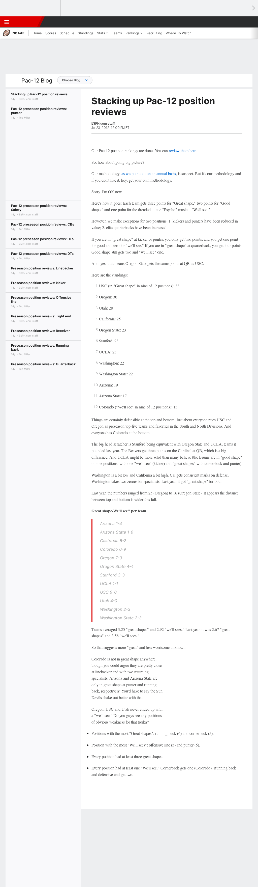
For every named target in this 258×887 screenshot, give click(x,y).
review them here (182, 150)
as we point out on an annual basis (148, 173)
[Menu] (7, 21)
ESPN (27, 21)
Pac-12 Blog (36, 80)
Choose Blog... (72, 80)
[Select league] (15, 8)
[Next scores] (253, 8)
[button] (242, 21)
